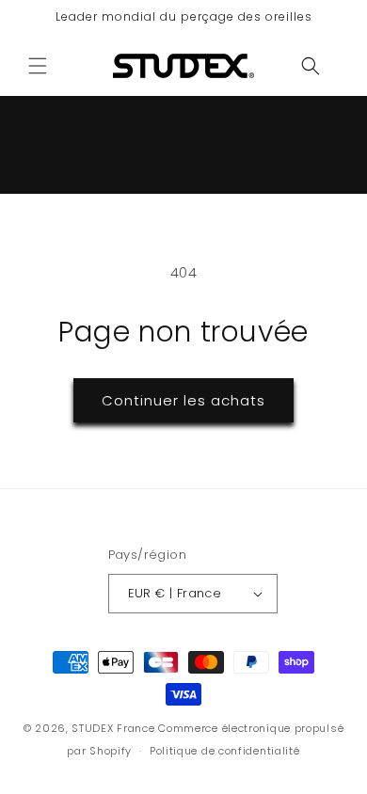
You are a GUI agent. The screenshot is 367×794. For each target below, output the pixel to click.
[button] (37, 66)
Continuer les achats (183, 400)
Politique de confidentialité (225, 750)
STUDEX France (113, 728)
